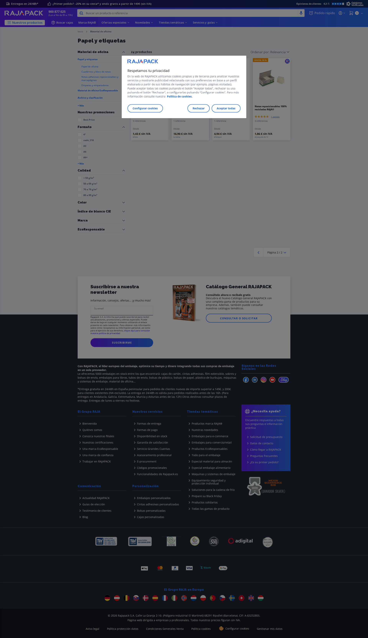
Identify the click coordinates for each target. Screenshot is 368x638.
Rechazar (199, 108)
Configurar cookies (145, 108)
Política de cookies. (179, 96)
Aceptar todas (226, 108)
